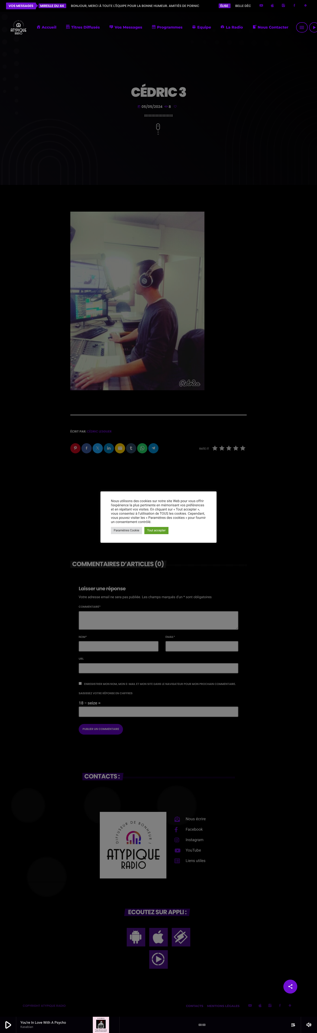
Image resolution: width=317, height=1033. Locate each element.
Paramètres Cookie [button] (126, 530)
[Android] (305, 5)
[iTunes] (272, 5)
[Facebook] (294, 5)
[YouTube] (261, 5)
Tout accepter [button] (156, 530)
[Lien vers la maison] (18, 27)
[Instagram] (283, 5)
